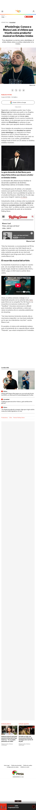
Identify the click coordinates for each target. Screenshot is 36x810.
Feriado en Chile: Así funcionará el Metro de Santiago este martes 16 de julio (26, 739)
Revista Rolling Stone (19, 417)
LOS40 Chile (18, 11)
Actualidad (12, 22)
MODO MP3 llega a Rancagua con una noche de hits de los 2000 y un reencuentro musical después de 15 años (17, 394)
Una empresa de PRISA (18, 772)
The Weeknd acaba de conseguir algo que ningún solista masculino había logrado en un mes (17, 410)
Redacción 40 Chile (6, 94)
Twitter (16, 90)
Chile (3, 17)
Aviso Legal (6, 765)
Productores (4, 417)
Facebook (12, 90)
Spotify (24, 751)
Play (34, 807)
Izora (31, 300)
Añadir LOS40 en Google (19, 102)
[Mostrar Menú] (2, 11)
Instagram (11, 751)
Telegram (23, 90)
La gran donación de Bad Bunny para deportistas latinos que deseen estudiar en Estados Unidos (17, 175)
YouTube (14, 751)
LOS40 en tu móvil (24, 767)
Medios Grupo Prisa (18, 777)
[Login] (33, 11)
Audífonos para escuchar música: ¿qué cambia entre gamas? (16, 402)
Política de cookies (27, 765)
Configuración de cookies (13, 767)
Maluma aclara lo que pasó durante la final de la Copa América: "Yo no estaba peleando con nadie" (9, 739)
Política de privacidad (16, 765)
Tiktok (8, 751)
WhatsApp (19, 90)
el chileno (24, 197)
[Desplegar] (18, 801)
